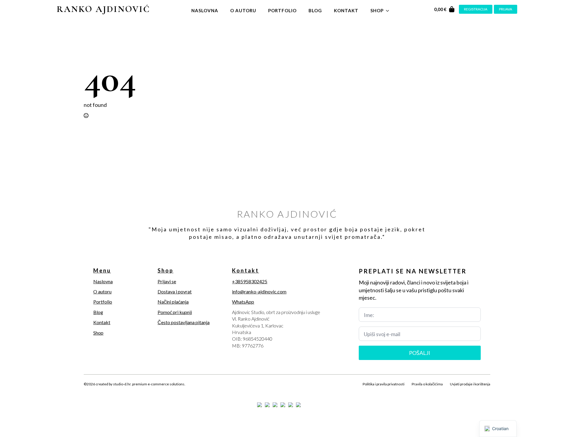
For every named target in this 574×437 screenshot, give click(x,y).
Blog (315, 10)
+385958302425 (249, 281)
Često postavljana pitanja (184, 322)
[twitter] (98, 391)
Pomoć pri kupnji (175, 312)
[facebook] (88, 391)
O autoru (243, 10)
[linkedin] (118, 391)
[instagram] (108, 391)
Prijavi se (167, 281)
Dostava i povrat (175, 291)
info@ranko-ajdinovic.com (259, 291)
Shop (377, 10)
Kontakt (346, 10)
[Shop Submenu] (389, 9)
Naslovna (204, 10)
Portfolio (282, 10)
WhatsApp (243, 301)
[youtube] (128, 391)
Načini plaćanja (173, 301)
